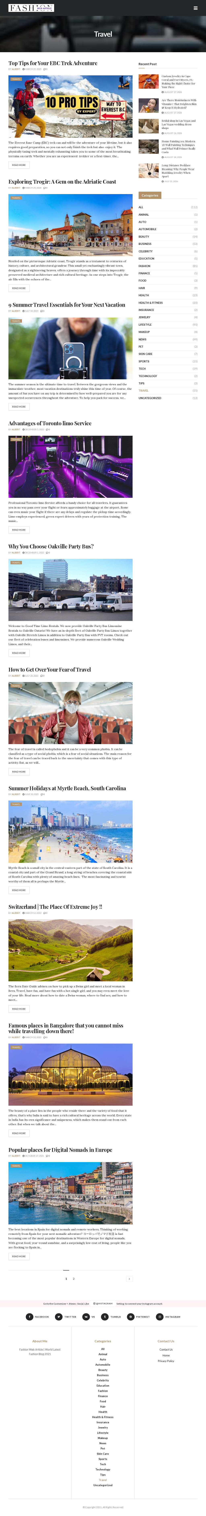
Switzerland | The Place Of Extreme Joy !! (55, 906)
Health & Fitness (151, 302)
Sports (144, 361)
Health (144, 295)
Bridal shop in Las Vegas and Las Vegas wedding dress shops (179, 124)
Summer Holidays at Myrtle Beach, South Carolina (67, 788)
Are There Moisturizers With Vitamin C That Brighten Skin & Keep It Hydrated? (179, 103)
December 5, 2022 (34, 429)
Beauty (144, 236)
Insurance (146, 310)
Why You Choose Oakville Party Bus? (51, 546)
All (141, 207)
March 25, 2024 (32, 187)
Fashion (144, 266)
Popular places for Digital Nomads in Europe (60, 1149)
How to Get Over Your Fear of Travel (49, 669)
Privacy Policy (166, 1361)
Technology (148, 376)
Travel (16, 79)
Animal (144, 214)
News (142, 339)
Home (166, 1355)
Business (145, 243)
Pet (141, 346)
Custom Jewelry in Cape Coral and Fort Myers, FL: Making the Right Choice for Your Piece (178, 81)
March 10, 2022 (32, 1037)
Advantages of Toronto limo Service (49, 423)
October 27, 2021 (34, 1155)
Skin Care (145, 354)
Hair (142, 288)
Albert (16, 69)
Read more (19, 165)
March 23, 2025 (32, 69)
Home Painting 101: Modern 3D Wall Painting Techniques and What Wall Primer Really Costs (179, 146)
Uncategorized (150, 398)
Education (146, 258)
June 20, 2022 (31, 794)
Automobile (147, 229)
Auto (142, 222)
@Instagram (104, 1303)
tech (142, 368)
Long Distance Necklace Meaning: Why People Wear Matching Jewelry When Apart (178, 170)
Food (142, 280)
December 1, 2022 (34, 552)
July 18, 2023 (31, 311)
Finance (144, 273)
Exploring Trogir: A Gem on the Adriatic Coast (62, 181)
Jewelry (144, 317)
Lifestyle (145, 324)
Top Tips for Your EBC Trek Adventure (52, 63)
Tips (141, 383)
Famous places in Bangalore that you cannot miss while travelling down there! (65, 1028)
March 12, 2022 (32, 913)
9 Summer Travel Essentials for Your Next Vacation (66, 304)
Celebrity (145, 251)
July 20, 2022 (31, 675)
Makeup (144, 332)
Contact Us (166, 1349)
